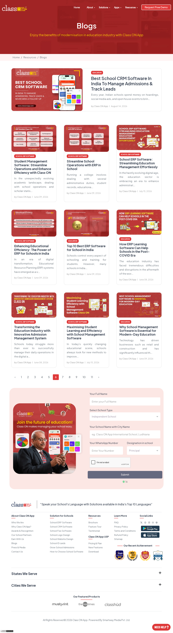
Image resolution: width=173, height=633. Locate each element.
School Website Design (61, 539)
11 (92, 377)
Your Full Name (98, 393)
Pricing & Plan (95, 543)
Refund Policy (121, 535)
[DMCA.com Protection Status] (7, 630)
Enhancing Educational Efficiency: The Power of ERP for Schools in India (32, 249)
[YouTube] (153, 522)
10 (84, 377)
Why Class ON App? (21, 526)
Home (77, 7)
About (90, 7)
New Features (95, 547)
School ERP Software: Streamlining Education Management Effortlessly (138, 163)
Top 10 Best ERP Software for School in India (86, 248)
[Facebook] (145, 522)
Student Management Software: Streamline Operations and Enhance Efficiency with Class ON (32, 166)
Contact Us (17, 551)
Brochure (93, 522)
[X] (141, 522)
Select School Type (101, 410)
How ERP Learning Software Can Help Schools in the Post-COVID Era (134, 249)
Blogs (43, 57)
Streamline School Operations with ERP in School (84, 165)
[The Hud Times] (86, 604)
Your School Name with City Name (110, 426)
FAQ (116, 522)
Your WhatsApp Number (104, 442)
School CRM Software (61, 526)
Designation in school (140, 442)
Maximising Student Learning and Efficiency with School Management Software (86, 332)
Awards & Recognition (22, 530)
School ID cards (57, 543)
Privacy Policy (121, 526)
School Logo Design (60, 535)
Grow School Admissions (62, 547)
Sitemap (118, 539)
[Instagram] (149, 522)
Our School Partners (21, 535)
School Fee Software (60, 530)
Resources (130, 7)
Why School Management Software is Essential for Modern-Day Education (138, 330)
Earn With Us (17, 539)
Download (93, 551)
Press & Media (18, 547)
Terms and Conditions (125, 530)
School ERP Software (61, 522)
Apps (116, 7)
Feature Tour (94, 526)
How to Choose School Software (66, 551)
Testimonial (94, 530)
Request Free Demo (156, 7)
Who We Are (17, 522)
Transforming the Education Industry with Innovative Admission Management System (32, 332)
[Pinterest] (156, 522)
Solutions (103, 7)
